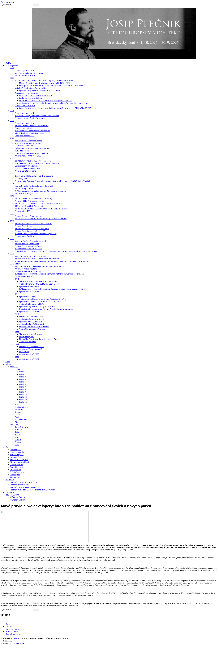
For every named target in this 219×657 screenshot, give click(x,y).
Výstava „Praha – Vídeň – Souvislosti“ (30, 118)
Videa (7, 361)
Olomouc (18, 412)
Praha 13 (23, 399)
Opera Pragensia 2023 (24, 123)
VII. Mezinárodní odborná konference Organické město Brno (40, 218)
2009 (17, 331)
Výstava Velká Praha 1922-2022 (28, 156)
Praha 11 (23, 397)
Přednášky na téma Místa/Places (28, 248)
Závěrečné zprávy (13, 629)
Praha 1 (22, 372)
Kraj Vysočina (16, 457)
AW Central (24, 351)
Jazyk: (8, 495)
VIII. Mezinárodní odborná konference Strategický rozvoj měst (41, 208)
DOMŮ (8, 63)
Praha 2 (22, 374)
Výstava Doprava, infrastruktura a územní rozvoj (40, 284)
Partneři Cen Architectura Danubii (24, 487)
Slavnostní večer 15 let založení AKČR (30, 241)
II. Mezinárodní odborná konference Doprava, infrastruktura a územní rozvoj (52, 289)
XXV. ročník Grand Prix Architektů (29, 206)
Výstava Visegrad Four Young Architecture (37, 306)
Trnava (18, 442)
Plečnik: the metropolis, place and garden (32, 148)
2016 (12, 221)
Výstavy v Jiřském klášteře (26, 269)
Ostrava (18, 414)
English (21, 500)
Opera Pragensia (12, 634)
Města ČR (14, 366)
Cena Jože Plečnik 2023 (24, 135)
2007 (17, 356)
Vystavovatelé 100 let (24, 211)
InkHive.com (16, 638)
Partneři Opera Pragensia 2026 (23, 482)
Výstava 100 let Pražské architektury (30, 201)
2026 (12, 68)
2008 (17, 344)
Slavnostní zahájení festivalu (31, 316)
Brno (17, 404)
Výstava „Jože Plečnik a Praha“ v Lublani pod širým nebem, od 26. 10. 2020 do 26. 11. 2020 (52, 181)
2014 (12, 253)
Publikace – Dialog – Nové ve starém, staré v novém (37, 115)
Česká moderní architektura (26, 93)
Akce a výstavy (11, 65)
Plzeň (17, 417)
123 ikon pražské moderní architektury (31, 153)
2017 (12, 213)
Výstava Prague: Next (24, 188)
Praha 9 (22, 392)
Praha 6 (22, 384)
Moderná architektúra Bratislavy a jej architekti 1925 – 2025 (44, 83)
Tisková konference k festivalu (32, 329)
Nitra (17, 437)
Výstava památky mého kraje (27, 243)
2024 (12, 110)
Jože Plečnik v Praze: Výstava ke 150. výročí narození (37, 163)
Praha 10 (23, 394)
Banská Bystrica (21, 427)
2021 (12, 158)
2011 (17, 294)
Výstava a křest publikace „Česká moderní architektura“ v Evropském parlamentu (54, 103)
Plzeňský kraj (15, 469)
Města (8, 364)
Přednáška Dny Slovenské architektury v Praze (39, 339)
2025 (12, 78)
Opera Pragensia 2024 (24, 113)
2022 (12, 138)
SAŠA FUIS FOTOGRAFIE (25, 146)
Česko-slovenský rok (23, 128)
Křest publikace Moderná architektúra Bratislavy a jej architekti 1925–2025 (51, 85)
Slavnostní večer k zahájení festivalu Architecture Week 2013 (40, 266)
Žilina (17, 444)
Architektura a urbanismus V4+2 (28, 143)
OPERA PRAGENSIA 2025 (25, 105)
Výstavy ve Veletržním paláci (31, 349)
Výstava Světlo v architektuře (31, 304)
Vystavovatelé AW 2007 (29, 359)
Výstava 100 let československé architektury (33, 198)
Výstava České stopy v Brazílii (31, 319)
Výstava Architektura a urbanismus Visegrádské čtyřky (42, 299)
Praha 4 (22, 379)
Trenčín (18, 439)
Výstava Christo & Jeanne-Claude (29, 246)
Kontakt (8, 626)
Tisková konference (27, 341)
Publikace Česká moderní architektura (35, 95)
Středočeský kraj (17, 472)
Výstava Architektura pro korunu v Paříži (32, 228)
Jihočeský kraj (16, 449)
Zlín (16, 422)
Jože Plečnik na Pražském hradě (28, 140)
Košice (17, 432)
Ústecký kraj (15, 474)
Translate (20, 643)
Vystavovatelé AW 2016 (24, 236)
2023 (12, 120)
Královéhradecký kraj (19, 459)
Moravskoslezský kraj (19, 462)
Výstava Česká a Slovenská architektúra (31, 125)
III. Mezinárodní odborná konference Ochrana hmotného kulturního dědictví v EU (49, 274)
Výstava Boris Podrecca (29, 286)
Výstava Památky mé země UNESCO (30, 231)
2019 (12, 183)
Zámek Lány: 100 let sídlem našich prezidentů (34, 176)
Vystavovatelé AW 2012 (29, 291)
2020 (12, 173)
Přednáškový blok (26, 336)
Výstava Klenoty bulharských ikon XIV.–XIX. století (40, 301)
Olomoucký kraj (16, 464)
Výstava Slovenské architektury (28, 271)
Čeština (21, 497)
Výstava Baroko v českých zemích (29, 216)
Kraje (7, 447)
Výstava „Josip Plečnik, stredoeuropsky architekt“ (40, 90)
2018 (12, 196)
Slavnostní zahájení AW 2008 (31, 346)
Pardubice (19, 409)
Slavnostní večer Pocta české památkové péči (34, 186)
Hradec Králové (21, 407)
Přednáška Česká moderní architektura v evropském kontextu (45, 100)
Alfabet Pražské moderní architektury (31, 133)
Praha (17, 369)
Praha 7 (22, 387)
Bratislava (19, 429)
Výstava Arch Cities (27, 296)
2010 (17, 314)
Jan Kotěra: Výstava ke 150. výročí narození (33, 161)
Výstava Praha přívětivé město (32, 324)
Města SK (14, 424)
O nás (7, 624)
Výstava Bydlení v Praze (25, 75)
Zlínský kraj (15, 477)
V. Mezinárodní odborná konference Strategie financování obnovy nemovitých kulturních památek (56, 251)
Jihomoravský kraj (17, 452)
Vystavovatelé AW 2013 (24, 276)
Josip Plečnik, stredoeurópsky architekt (31, 88)
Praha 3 (22, 377)
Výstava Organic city (23, 226)
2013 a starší (15, 264)
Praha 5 (22, 382)
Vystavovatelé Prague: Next (26, 193)
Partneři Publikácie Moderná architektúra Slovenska (32, 490)
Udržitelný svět (21, 178)
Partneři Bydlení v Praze (20, 485)
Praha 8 (22, 389)
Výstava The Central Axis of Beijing (34, 326)
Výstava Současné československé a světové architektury (39, 203)
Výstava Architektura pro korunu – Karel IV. (33, 223)
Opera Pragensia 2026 (24, 70)
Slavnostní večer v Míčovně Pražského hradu (38, 281)
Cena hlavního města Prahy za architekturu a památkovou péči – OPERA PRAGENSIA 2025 (57, 108)
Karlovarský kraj (17, 454)
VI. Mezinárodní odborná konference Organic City (36, 233)
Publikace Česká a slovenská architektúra (32, 130)
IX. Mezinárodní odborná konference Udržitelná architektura (40, 191)
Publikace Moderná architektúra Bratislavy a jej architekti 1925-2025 (44, 80)
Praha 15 (23, 402)
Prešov (18, 434)
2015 (12, 238)
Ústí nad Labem (21, 419)
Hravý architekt (12, 631)
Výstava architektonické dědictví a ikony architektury (37, 259)
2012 (17, 279)
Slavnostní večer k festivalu (30, 334)
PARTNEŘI (9, 479)
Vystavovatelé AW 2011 (29, 311)
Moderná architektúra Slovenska (29, 73)
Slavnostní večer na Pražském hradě (30, 256)
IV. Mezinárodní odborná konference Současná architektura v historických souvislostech (52, 261)
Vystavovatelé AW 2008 (29, 354)
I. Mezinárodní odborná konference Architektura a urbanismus (46, 309)
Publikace (9, 492)
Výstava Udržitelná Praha (25, 171)
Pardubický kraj (16, 467)
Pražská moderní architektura (27, 168)
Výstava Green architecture (30, 321)
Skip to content (7, 2)
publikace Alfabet (22, 151)
